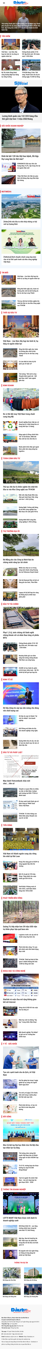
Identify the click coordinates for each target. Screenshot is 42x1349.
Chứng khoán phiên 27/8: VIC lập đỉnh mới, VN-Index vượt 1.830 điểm (31, 54)
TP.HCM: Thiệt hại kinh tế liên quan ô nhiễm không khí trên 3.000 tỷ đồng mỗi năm (28, 961)
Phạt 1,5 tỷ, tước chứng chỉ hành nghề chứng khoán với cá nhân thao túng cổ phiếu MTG (21, 635)
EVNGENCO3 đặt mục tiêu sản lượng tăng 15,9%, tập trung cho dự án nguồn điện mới (28, 166)
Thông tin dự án (21, 1263)
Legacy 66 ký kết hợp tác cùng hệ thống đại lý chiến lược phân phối (29, 595)
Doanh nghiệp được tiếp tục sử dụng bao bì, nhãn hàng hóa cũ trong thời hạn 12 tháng (29, 424)
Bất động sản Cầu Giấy (9, 1280)
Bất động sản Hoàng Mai (31, 1296)
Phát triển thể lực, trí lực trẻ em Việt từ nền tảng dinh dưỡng (28, 1107)
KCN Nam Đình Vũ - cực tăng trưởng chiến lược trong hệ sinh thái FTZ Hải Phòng (28, 1228)
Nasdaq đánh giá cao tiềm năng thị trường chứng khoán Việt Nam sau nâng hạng (28, 658)
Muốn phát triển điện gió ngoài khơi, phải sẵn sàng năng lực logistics (29, 449)
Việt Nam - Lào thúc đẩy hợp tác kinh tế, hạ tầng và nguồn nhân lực (10, 54)
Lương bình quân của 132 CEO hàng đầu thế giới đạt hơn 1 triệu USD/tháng (20, 117)
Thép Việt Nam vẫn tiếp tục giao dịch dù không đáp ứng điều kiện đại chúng (28, 178)
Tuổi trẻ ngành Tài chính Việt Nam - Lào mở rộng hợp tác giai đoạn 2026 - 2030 (28, 1180)
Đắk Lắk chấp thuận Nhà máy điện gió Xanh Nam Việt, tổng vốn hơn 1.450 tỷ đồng (28, 497)
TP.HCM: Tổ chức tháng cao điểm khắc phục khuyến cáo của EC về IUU (28, 816)
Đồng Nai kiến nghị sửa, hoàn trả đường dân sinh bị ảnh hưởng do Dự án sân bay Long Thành (28, 291)
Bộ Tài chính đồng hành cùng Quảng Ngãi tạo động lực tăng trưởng (10, 75)
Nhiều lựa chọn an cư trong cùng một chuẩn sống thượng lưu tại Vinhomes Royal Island (28, 570)
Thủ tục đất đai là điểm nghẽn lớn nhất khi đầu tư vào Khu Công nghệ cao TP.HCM (28, 303)
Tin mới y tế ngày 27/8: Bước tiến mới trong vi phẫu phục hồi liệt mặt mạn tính (28, 1095)
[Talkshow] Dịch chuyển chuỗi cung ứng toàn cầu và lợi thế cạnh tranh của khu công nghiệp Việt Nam (20, 259)
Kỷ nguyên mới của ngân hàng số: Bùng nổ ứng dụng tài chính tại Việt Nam (28, 1253)
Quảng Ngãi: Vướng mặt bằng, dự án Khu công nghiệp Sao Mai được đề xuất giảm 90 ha (28, 509)
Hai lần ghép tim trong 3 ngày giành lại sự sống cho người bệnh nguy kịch (28, 1082)
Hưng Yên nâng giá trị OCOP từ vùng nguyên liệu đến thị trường (29, 864)
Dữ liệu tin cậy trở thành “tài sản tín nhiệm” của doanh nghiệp (28, 718)
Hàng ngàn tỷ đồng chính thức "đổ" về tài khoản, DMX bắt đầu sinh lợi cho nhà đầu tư (28, 437)
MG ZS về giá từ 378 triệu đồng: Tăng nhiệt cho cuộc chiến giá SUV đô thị (27, 876)
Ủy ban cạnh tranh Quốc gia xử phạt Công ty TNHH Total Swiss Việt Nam (29, 803)
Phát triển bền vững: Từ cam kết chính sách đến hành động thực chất (28, 949)
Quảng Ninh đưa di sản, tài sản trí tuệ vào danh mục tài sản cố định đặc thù (29, 743)
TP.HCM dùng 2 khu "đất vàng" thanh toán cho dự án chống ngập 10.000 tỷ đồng (31, 75)
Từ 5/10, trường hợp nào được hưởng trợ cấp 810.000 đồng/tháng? (29, 1168)
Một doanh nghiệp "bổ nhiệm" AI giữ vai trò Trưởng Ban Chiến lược (28, 1034)
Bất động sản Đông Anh (9, 1296)
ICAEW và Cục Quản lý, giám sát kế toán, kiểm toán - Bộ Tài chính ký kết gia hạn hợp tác (29, 670)
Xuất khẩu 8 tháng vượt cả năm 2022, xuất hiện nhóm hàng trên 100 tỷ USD (27, 889)
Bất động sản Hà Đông (30, 1280)
